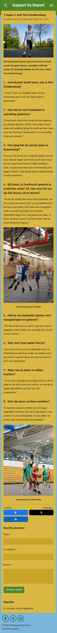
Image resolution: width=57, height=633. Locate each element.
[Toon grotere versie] (28, 40)
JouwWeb (15, 629)
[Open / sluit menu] (51, 5)
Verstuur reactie (14, 590)
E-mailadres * (10, 549)
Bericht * (7, 565)
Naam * (7, 534)
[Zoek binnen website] (5, 5)
